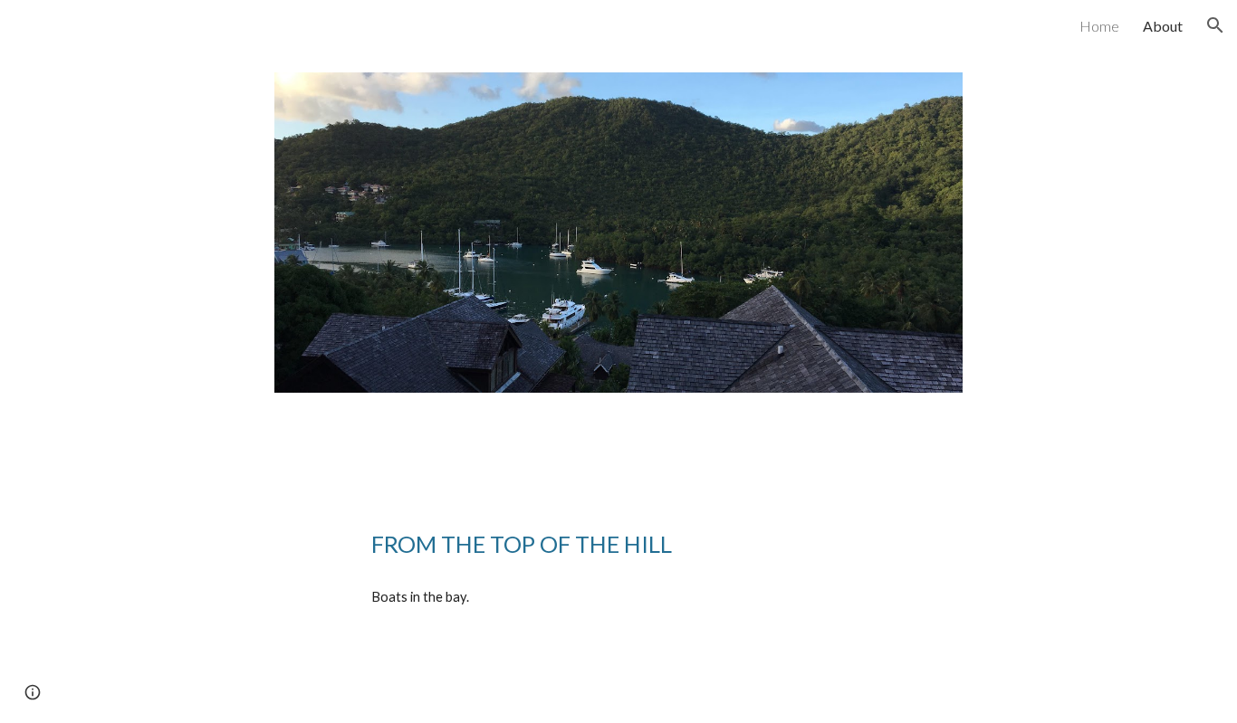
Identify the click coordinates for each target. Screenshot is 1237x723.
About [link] (1163, 25)
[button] (1215, 25)
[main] (618, 544)
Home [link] (1099, 25)
